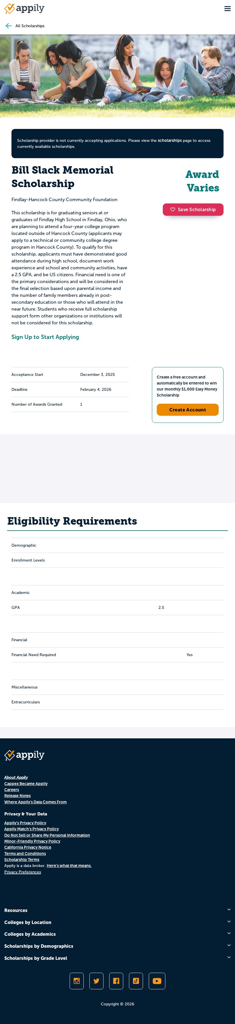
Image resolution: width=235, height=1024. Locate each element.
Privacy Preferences (22, 872)
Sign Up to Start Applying (45, 337)
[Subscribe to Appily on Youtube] (157, 981)
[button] (174, 209)
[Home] (24, 8)
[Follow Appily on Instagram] (77, 981)
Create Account (187, 409)
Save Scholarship (197, 209)
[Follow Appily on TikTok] (136, 981)
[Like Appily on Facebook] (116, 981)
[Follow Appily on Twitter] (96, 981)
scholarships (170, 140)
